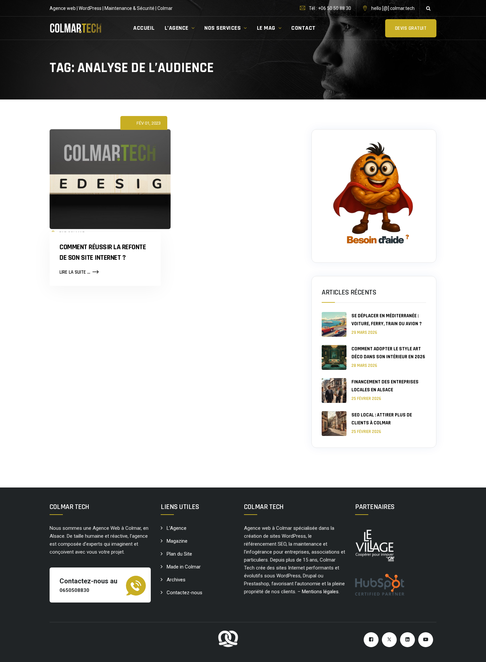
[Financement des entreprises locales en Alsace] (334, 390)
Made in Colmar (184, 567)
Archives (176, 580)
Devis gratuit (411, 28)
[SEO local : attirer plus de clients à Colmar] (334, 423)
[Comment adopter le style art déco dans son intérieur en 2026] (334, 357)
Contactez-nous (184, 593)
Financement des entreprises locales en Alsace (385, 386)
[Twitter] (389, 639)
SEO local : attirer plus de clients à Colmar (381, 419)
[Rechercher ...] (428, 8)
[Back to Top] (472, 651)
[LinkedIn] (407, 639)
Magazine (177, 541)
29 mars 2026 (364, 332)
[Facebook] (371, 639)
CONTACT (303, 28)
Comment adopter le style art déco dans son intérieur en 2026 (388, 353)
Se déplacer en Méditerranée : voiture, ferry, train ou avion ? (386, 320)
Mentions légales (320, 592)
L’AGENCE (176, 28)
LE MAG (266, 28)
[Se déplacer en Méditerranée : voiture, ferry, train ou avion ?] (334, 324)
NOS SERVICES (222, 28)
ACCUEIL (144, 28)
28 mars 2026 (364, 365)
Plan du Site (179, 554)
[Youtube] (425, 639)
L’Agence (176, 528)
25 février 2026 (366, 398)
